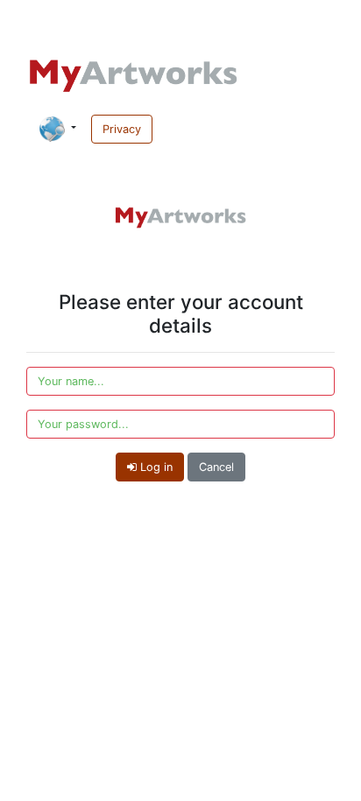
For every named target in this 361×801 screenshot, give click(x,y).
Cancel (216, 467)
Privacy (122, 129)
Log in (155, 467)
